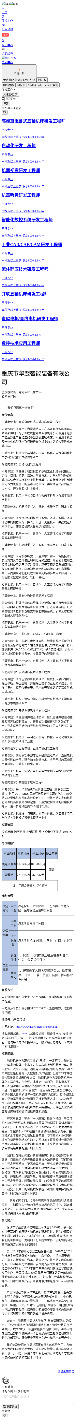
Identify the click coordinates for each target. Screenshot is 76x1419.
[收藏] (4, 112)
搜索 (6, 103)
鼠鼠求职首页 (65, 1371)
